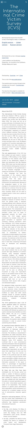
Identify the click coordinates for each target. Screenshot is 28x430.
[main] (14, 17)
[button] (2, 2)
